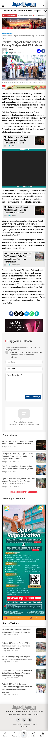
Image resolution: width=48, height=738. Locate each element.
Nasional (21, 11)
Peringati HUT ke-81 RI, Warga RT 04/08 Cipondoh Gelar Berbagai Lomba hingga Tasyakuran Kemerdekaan (18, 257)
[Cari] (44, 5)
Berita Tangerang (20, 711)
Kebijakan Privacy (15, 714)
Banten (29, 11)
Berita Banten (9, 711)
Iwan (11, 49)
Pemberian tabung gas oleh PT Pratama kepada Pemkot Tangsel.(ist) (23, 82)
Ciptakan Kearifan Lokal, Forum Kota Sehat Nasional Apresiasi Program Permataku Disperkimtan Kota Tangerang (17, 673)
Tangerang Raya (40, 11)
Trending (35, 714)
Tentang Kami (26, 714)
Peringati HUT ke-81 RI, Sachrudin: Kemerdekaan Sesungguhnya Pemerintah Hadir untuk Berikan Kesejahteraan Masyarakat (17, 688)
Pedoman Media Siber (35, 711)
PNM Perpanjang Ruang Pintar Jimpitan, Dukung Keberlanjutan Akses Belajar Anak (17, 658)
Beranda (6, 11)
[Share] (43, 51)
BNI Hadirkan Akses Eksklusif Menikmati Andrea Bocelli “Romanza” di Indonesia (16, 140)
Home (13, 11)
